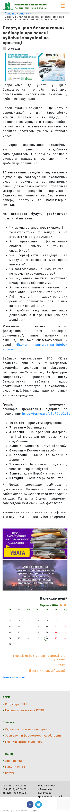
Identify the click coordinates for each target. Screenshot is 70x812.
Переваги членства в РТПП (24, 710)
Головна (10, 13)
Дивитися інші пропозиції (14, 677)
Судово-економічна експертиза (27, 729)
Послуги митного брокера (23, 741)
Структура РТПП (16, 704)
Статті (60, 665)
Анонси (24, 13)
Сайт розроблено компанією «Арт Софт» (20, 811)
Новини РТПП (15, 767)
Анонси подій (14, 760)
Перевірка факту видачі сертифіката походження (39, 657)
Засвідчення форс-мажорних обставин (33, 735)
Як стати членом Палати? (47, 670)
